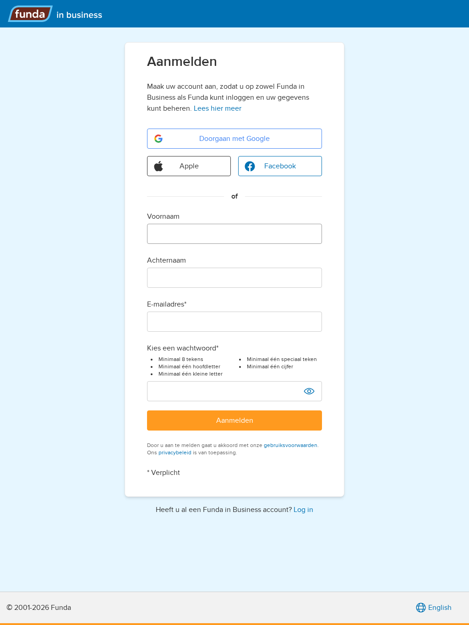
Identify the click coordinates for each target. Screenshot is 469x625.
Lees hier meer (217, 108)
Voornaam (163, 216)
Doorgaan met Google (234, 138)
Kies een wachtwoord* (182, 348)
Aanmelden (234, 420)
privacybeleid (174, 452)
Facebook (280, 166)
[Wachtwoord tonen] (309, 391)
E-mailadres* (166, 304)
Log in (303, 509)
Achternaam (166, 260)
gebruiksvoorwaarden (290, 445)
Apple (189, 166)
